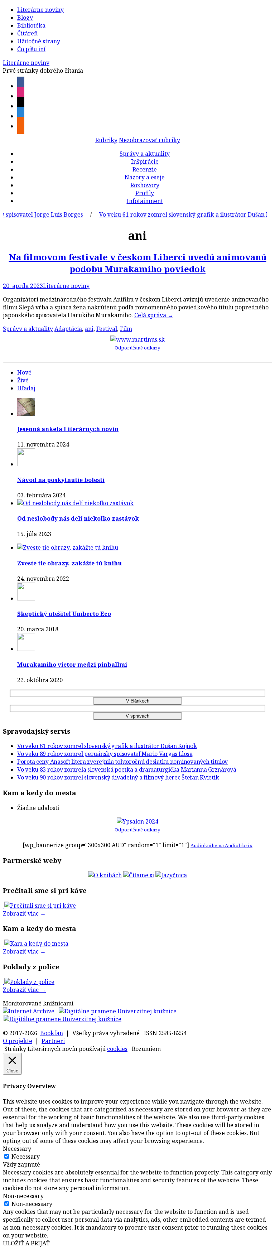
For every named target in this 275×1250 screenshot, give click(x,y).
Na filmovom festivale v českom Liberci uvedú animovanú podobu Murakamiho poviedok (137, 263)
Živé (23, 380)
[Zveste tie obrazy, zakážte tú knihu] (67, 547)
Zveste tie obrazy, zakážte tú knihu (69, 563)
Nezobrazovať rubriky (149, 140)
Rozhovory (144, 185)
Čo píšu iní (31, 49)
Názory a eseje (145, 177)
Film (126, 329)
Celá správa (153, 315)
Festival (106, 329)
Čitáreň (27, 33)
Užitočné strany (38, 41)
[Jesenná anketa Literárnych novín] (26, 414)
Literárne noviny (40, 10)
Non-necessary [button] (23, 1196)
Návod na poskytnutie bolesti (61, 480)
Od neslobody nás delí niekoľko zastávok (78, 518)
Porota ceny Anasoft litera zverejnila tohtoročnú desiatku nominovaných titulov (122, 762)
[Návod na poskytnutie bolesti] (26, 464)
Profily (144, 193)
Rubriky (106, 140)
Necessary (25, 1156)
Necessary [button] (17, 1149)
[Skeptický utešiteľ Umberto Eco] (26, 598)
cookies (117, 1049)
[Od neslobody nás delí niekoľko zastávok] (75, 503)
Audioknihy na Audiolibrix (221, 845)
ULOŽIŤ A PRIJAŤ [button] (26, 1243)
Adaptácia (68, 329)
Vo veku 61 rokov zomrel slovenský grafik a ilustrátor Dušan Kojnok (182, 214)
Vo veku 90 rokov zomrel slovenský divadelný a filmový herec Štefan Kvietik (118, 777)
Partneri (53, 1041)
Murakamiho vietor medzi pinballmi (72, 665)
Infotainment (145, 201)
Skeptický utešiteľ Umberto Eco (64, 614)
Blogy (25, 17)
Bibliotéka (31, 25)
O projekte (17, 1041)
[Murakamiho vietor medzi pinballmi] (26, 649)
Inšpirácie (145, 161)
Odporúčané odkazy (137, 347)
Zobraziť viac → (24, 913)
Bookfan (51, 1033)
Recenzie (144, 169)
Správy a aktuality (145, 154)
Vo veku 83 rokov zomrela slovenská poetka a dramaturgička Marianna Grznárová (126, 769)
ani (89, 329)
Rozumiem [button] (146, 1049)
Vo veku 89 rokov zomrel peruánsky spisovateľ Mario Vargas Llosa (104, 754)
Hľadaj (26, 388)
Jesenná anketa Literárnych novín (68, 429)
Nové (24, 372)
